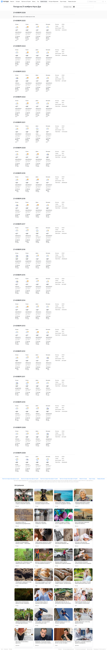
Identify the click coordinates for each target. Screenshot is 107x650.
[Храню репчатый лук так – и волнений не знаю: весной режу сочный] (63, 597)
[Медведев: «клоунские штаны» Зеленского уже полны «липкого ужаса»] (43, 637)
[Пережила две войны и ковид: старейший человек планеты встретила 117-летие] (83, 498)
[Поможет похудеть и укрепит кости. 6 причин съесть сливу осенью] (63, 518)
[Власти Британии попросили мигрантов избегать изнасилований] (83, 518)
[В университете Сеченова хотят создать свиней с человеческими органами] (63, 577)
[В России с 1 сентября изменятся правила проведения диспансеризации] (83, 637)
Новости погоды (83, 478)
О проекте (60, 649)
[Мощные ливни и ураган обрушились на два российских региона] (63, 557)
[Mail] (2, 1)
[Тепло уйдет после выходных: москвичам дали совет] (43, 617)
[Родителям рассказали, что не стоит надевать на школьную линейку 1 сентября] (83, 597)
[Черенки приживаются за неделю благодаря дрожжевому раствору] (23, 617)
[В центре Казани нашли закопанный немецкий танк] (63, 538)
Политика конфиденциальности (68, 649)
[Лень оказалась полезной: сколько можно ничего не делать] (83, 557)
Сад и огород (92, 478)
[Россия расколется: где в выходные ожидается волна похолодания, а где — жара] (43, 498)
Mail (2, 649)
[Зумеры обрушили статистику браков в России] (83, 617)
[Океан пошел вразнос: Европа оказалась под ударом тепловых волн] (63, 498)
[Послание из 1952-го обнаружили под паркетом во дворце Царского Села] (23, 518)
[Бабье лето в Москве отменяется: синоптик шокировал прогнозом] (43, 518)
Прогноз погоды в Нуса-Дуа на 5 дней (29, 478)
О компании (6, 649)
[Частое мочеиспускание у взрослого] (23, 637)
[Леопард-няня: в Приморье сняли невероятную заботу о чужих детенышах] (23, 557)
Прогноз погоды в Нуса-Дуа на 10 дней (68, 478)
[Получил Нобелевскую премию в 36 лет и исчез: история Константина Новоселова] (63, 637)
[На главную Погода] (6, 1)
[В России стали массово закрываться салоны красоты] (83, 538)
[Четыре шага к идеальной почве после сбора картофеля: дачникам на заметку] (23, 577)
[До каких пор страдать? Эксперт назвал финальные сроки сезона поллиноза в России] (83, 577)
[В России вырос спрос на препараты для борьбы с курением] (43, 597)
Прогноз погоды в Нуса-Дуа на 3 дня (10, 478)
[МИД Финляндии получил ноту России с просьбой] (63, 617)
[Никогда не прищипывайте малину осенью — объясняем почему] (23, 538)
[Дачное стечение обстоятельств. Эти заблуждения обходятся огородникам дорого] (43, 557)
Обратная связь (89, 649)
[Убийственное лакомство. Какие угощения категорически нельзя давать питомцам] (43, 538)
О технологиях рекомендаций (80, 649)
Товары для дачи (101, 478)
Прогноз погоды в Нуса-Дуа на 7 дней (49, 478)
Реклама (10, 649)
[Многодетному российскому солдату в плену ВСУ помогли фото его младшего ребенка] (23, 498)
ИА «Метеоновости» (102, 649)
